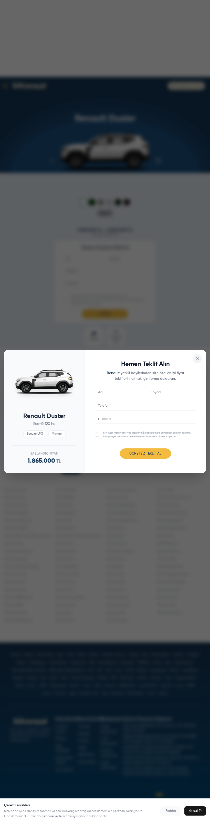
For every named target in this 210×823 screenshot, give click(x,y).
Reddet (170, 810)
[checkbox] (97, 435)
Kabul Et (195, 811)
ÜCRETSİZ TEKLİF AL (145, 453)
